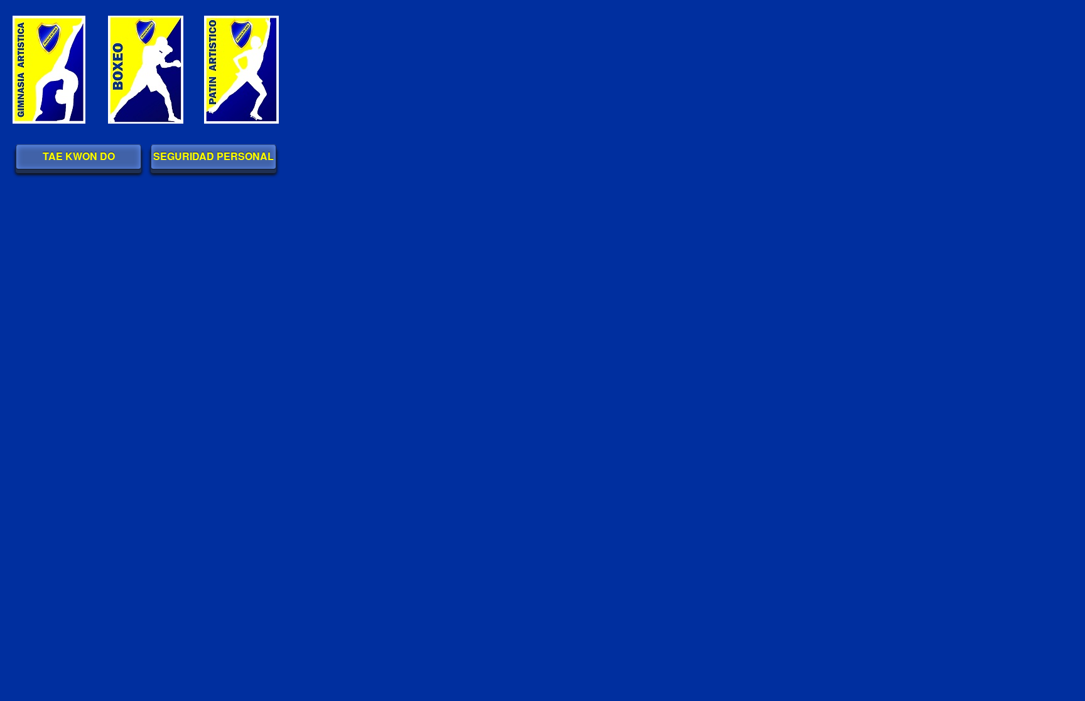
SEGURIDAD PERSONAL (213, 156)
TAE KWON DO (79, 156)
